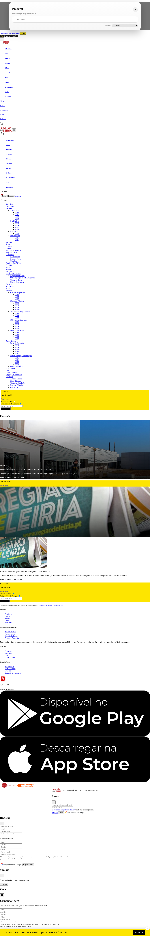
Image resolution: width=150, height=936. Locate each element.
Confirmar (4, 884)
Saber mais (5, 399)
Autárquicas (14, 210)
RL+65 (8, 288)
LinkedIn (8, 620)
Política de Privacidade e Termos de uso (50, 605)
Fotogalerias (10, 271)
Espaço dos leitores (17, 276)
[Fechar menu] (14, 130)
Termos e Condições (17, 383)
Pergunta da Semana (13, 250)
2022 (17, 227)
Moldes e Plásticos (17, 301)
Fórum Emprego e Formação (21, 356)
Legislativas (14, 221)
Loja (18, 33)
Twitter (7, 616)
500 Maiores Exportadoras (20, 311)
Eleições (9, 208)
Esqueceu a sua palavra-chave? (63, 810)
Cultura (8, 248)
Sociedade (9, 204)
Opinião (9, 265)
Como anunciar (11, 372)
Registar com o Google (12, 865)
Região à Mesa (11, 253)
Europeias (14, 232)
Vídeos (8, 269)
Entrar (23, 33)
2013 (17, 219)
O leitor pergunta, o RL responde (22, 278)
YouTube (8, 623)
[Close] (54, 802)
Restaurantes (15, 257)
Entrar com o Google (76, 813)
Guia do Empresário (17, 293)
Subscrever (6, 408)
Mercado (9, 242)
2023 (17, 299)
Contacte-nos (5, 33)
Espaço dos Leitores (13, 274)
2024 (17, 225)
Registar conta (28, 865)
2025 (17, 213)
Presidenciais (15, 236)
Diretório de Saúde (17, 330)
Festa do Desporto (17, 343)
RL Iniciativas (11, 341)
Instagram (8, 618)
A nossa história (16, 379)
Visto (7, 267)
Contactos (14, 387)
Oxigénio (13, 261)
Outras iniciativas (16, 366)
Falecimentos (10, 368)
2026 (17, 238)
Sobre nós (9, 377)
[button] (75, 101)
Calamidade (10, 206)
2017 (17, 217)
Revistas (9, 290)
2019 (17, 229)
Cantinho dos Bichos (13, 263)
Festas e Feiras (15, 259)
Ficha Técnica (15, 381)
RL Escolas (10, 286)
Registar (11, 196)
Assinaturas (9, 653)
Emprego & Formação (14, 375)
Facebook (8, 614)
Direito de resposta (17, 282)
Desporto (9, 246)
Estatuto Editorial (16, 385)
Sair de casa (10, 255)
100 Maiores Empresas (18, 320)
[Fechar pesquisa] (135, 9)
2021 (17, 215)
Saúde (8, 244)
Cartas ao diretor (16, 280)
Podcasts (9, 284)
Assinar (13, 33)
